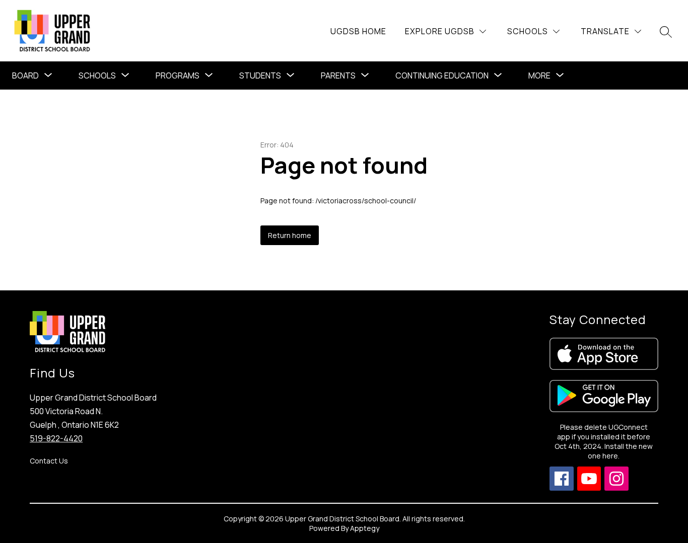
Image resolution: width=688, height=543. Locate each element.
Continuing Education (442, 75)
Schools (97, 75)
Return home (289, 235)
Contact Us (49, 461)
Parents (338, 75)
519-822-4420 (56, 438)
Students (260, 75)
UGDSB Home (358, 31)
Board (25, 75)
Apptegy (364, 528)
